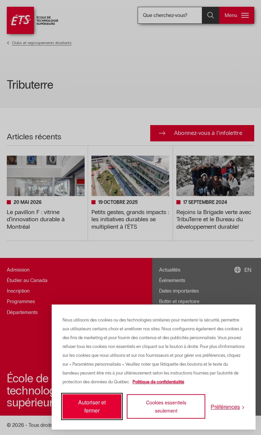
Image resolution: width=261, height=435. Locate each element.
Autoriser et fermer (92, 406)
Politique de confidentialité (158, 382)
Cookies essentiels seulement (166, 406)
